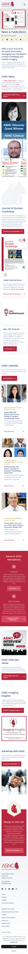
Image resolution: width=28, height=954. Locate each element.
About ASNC (6, 926)
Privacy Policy (6, 932)
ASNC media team (10, 80)
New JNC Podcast (11, 329)
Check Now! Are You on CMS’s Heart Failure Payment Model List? (14, 525)
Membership (6, 923)
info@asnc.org (6, 883)
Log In (4, 894)
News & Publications (8, 917)
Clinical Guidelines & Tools (10, 912)
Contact (4, 897)
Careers (4, 915)
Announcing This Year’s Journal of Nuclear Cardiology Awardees (12, 470)
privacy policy (14, 942)
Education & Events (8, 909)
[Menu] (24, 4)
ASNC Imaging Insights (10, 694)
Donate (4, 900)
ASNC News (8, 76)
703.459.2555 (6, 881)
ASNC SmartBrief (14, 601)
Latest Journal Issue (12, 280)
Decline (14, 951)
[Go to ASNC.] (2, 36)
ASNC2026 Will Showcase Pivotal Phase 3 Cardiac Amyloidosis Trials (11, 415)
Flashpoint (14, 572)
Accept (14, 946)
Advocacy (5, 920)
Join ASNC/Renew (8, 903)
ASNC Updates (10, 365)
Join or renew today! (17, 289)
